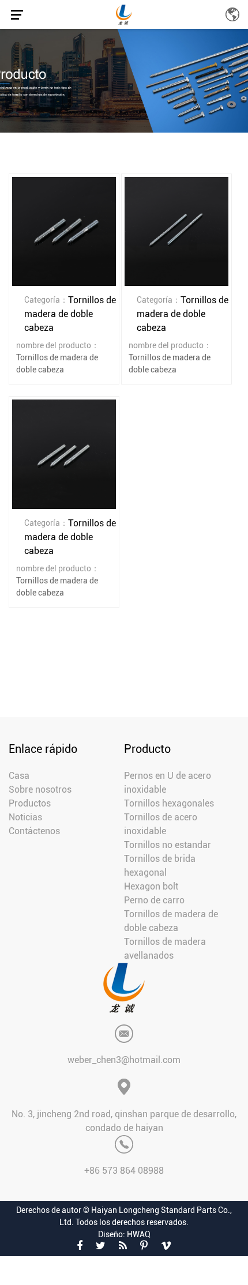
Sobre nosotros (40, 789)
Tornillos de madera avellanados (165, 948)
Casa (19, 775)
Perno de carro (154, 900)
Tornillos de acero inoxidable (160, 824)
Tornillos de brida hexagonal (160, 865)
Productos (30, 803)
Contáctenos (34, 831)
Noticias (25, 817)
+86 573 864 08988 (124, 1170)
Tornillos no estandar (167, 844)
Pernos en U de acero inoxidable (167, 782)
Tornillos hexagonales (169, 803)
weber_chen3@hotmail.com (124, 1059)
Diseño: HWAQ (124, 1234)
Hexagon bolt (151, 886)
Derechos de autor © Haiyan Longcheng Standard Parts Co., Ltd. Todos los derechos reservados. (124, 1216)
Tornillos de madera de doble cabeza (171, 921)
